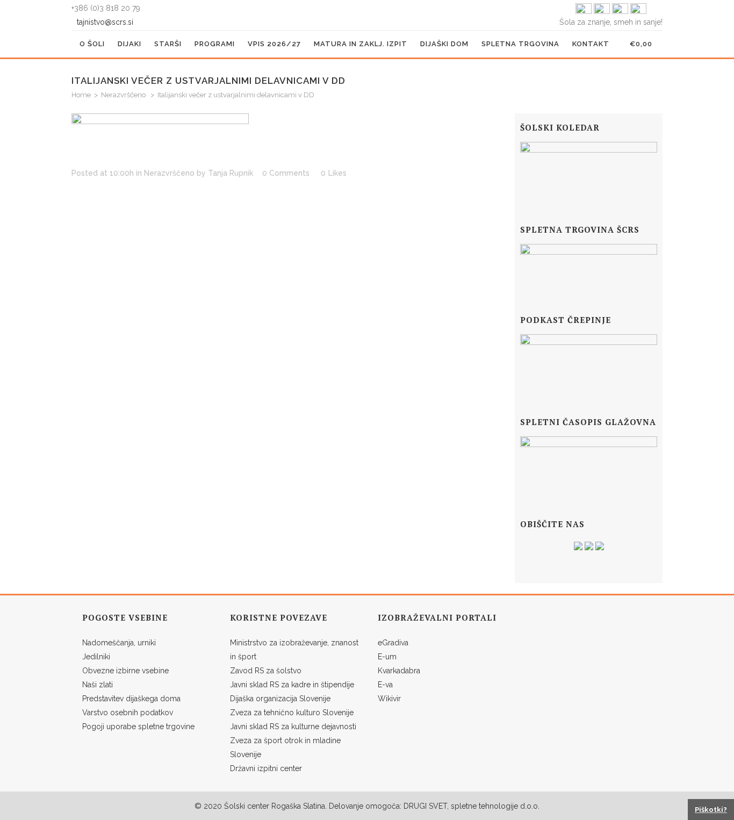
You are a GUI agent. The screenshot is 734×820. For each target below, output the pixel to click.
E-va (385, 684)
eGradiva (393, 642)
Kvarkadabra (399, 670)
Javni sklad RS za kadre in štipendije (292, 684)
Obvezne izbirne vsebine (125, 670)
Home (81, 95)
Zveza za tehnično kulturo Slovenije (292, 712)
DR (409, 806)
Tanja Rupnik (230, 173)
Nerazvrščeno (123, 95)
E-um (387, 656)
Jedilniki (96, 656)
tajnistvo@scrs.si (106, 22)
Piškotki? (711, 809)
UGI (420, 806)
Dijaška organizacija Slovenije (280, 698)
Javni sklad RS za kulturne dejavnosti (293, 726)
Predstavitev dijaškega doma (131, 698)
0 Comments (286, 173)
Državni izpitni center (266, 768)
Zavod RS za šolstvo (265, 670)
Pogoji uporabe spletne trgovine (138, 726)
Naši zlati (97, 684)
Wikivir (389, 698)
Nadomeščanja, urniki (119, 642)
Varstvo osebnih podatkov (127, 712)
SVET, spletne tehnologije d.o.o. (483, 806)
